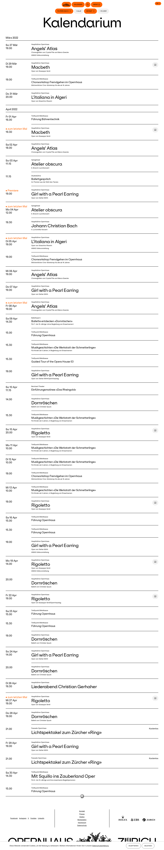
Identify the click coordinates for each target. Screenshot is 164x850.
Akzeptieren (133, 846)
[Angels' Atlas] (94, 49)
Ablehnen (148, 846)
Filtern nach (63, 11)
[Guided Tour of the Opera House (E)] (94, 360)
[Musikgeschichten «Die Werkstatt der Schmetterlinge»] (94, 347)
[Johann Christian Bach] (94, 226)
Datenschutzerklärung (100, 846)
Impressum (82, 823)
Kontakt (82, 811)
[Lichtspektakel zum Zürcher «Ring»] (89, 731)
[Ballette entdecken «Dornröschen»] (94, 321)
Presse (82, 814)
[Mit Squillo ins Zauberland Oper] (94, 776)
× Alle (78, 11)
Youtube (33, 818)
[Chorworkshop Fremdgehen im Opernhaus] (94, 82)
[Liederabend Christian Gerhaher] (94, 686)
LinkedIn (41, 818)
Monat (89, 11)
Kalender (78, 4)
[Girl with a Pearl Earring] (94, 194)
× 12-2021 (103, 11)
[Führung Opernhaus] (94, 334)
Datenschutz (82, 825)
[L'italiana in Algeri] (94, 97)
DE (157, 3)
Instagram (22, 818)
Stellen (82, 817)
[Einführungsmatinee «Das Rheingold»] (94, 389)
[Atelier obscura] (94, 164)
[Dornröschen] (94, 403)
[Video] (155, 64)
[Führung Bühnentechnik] (94, 118)
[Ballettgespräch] (94, 179)
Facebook (14, 818)
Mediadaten (81, 820)
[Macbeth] (91, 67)
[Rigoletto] (91, 433)
